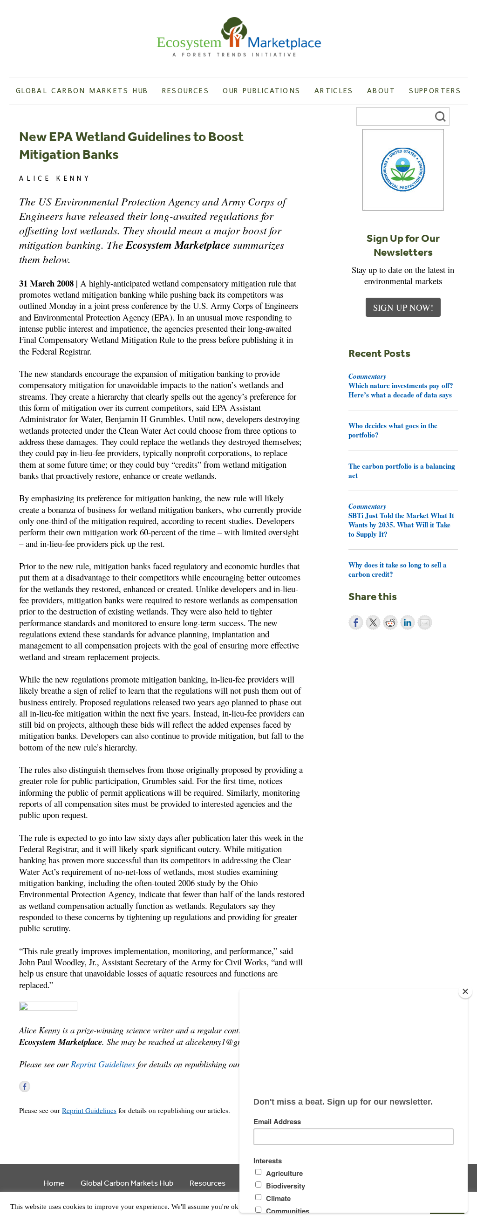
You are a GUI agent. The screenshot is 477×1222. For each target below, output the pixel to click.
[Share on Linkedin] (407, 622)
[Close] (465, 991)
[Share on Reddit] (390, 622)
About (381, 90)
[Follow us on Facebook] (24, 1086)
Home (53, 1183)
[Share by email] (424, 622)
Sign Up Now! (403, 307)
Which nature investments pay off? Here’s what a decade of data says (400, 385)
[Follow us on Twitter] (38, 1086)
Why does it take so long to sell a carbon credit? (397, 569)
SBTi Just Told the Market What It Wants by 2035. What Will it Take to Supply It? (401, 520)
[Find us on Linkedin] (51, 1086)
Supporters (435, 90)
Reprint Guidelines (103, 1064)
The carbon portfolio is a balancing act (401, 470)
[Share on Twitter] (373, 622)
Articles (334, 90)
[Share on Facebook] (355, 622)
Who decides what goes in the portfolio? (392, 430)
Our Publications (261, 90)
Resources (185, 90)
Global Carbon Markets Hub (82, 90)
